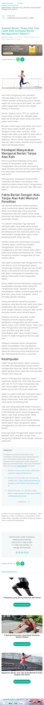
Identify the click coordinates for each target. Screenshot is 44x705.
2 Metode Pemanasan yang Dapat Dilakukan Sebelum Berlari (22, 636)
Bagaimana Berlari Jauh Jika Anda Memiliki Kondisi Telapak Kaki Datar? (22, 674)
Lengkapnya (22, 502)
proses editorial (22, 466)
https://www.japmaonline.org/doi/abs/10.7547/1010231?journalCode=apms (24, 483)
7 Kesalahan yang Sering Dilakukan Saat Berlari (22, 598)
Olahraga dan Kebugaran (10, 5)
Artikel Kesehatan (8, 3)
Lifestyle (20, 3)
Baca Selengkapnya (22, 605)
